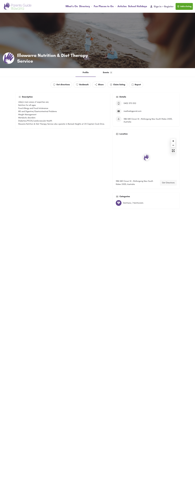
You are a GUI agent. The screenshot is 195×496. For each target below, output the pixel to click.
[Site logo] (17, 6)
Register (168, 6)
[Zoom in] (173, 141)
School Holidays (137, 6)
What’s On (72, 6)
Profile (86, 72)
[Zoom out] (173, 145)
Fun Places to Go (104, 6)
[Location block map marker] (146, 157)
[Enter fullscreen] (173, 151)
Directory (84, 6)
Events (107, 72)
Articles (122, 6)
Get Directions (168, 182)
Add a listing (185, 6)
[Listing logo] (8, 58)
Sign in (157, 6)
